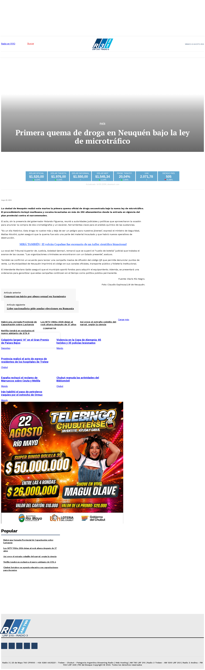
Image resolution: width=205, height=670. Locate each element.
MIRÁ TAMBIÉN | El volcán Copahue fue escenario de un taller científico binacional (73, 244)
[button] (25, 44)
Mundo (59, 348)
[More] (154, 340)
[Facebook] (114, 339)
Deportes (5, 348)
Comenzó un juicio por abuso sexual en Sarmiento (35, 296)
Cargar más (123, 319)
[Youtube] (34, 646)
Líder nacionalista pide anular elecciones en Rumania (40, 308)
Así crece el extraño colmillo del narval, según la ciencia (98, 323)
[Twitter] (124, 339)
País (102, 123)
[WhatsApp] (144, 339)
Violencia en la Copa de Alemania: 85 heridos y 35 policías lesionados (78, 341)
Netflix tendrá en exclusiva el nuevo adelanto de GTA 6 (17, 332)
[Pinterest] (134, 339)
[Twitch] (19, 646)
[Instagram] (12, 646)
